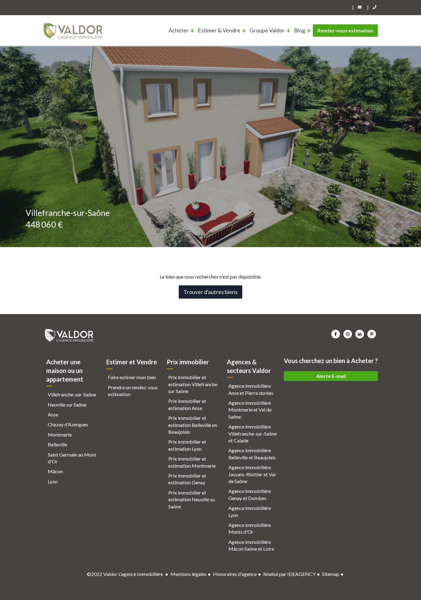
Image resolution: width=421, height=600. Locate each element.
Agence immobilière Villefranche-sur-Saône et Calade (252, 433)
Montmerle (60, 434)
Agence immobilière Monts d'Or (249, 528)
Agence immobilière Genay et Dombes (249, 494)
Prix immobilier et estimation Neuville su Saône (191, 499)
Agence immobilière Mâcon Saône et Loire (251, 545)
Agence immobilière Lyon (249, 511)
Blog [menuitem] (299, 30)
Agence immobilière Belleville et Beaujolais (252, 453)
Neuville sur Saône (67, 405)
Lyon (53, 481)
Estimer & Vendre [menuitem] (219, 30)
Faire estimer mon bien (132, 377)
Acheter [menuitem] (179, 30)
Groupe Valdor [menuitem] (267, 30)
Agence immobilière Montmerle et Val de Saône (250, 410)
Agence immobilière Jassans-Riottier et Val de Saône (252, 474)
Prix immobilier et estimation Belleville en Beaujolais (192, 425)
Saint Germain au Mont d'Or (72, 458)
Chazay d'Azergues (68, 424)
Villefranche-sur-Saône (72, 394)
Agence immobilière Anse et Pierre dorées (250, 389)
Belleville (57, 444)
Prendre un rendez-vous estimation (133, 390)
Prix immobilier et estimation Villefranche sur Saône (192, 384)
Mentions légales (188, 574)
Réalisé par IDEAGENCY (289, 574)
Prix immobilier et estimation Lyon (187, 445)
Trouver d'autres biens (210, 291)
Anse (53, 414)
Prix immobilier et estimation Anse (187, 404)
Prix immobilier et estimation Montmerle (192, 462)
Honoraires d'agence (235, 574)
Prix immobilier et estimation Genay (187, 479)
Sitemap (330, 574)
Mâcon (55, 471)
